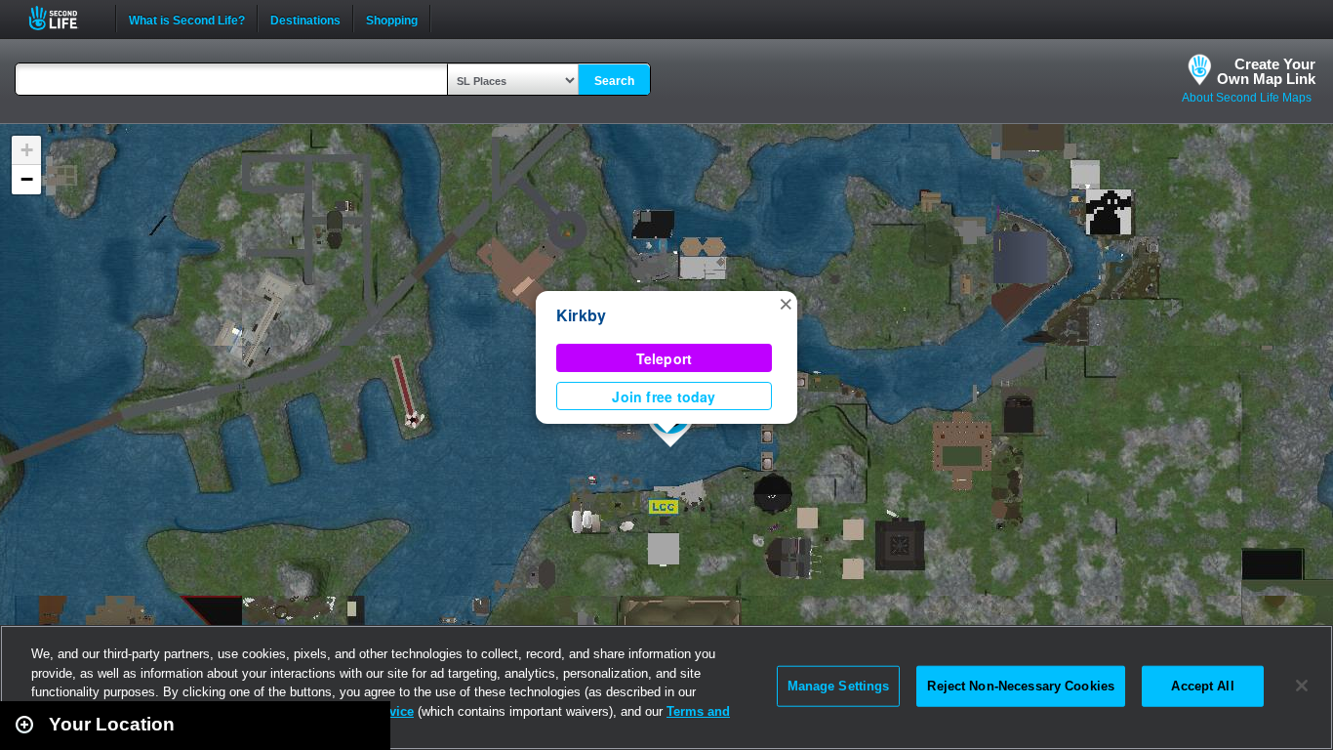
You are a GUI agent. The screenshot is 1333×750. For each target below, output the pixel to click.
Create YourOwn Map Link (1266, 71)
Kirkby (581, 315)
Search (614, 81)
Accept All (1202, 686)
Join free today (663, 396)
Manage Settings (839, 686)
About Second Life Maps (1247, 97)
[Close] (1301, 685)
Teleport (664, 358)
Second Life (64, 18)
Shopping (392, 18)
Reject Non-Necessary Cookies (1020, 686)
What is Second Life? (187, 18)
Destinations (305, 18)
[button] (785, 302)
